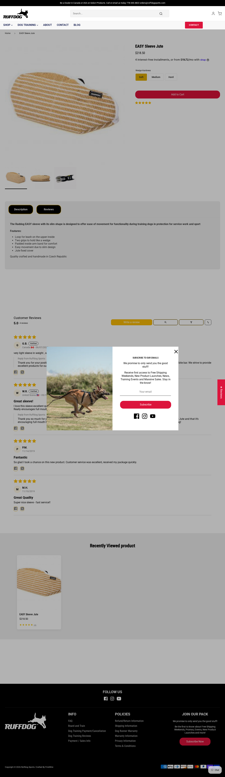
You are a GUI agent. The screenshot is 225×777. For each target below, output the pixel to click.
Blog (77, 25)
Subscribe (145, 404)
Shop (6, 25)
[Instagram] (144, 416)
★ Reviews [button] (221, 392)
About (47, 25)
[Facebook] (136, 416)
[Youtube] (152, 416)
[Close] (174, 351)
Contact (63, 25)
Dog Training (27, 25)
